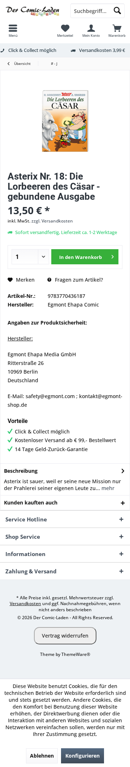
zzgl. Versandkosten (52, 221)
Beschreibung (21, 470)
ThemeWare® (75, 654)
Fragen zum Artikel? (78, 279)
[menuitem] (13, 30)
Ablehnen (42, 755)
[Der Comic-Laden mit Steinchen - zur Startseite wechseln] (32, 11)
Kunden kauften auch (30, 502)
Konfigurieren (82, 755)
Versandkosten (25, 603)
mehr (107, 488)
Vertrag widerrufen (65, 635)
